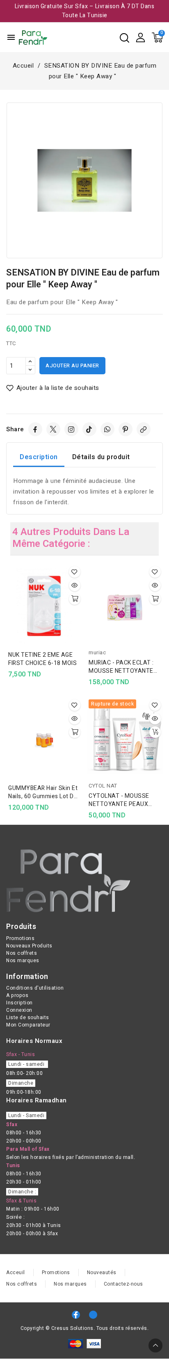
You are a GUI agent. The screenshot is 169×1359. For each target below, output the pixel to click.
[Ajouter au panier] (74, 599)
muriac (97, 652)
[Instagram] (71, 429)
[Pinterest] (125, 429)
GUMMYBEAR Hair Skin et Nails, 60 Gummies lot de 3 (43, 792)
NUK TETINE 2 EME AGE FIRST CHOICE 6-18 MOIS (42, 659)
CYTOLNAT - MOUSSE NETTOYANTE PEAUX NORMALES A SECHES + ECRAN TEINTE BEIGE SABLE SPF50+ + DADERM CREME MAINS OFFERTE (124, 800)
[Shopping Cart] (157, 37)
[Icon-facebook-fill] (76, 1315)
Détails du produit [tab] (101, 457)
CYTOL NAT (103, 786)
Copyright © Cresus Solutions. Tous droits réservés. (85, 1328)
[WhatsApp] (107, 429)
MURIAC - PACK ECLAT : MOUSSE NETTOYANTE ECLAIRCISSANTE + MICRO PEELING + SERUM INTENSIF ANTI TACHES (123, 667)
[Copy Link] (144, 429)
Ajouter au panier (72, 365)
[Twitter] (53, 429)
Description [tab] (39, 457)
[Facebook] (35, 429)
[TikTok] (89, 429)
